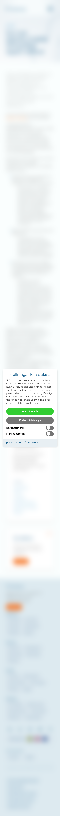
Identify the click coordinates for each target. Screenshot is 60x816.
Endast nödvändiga (30, 420)
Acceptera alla (30, 411)
